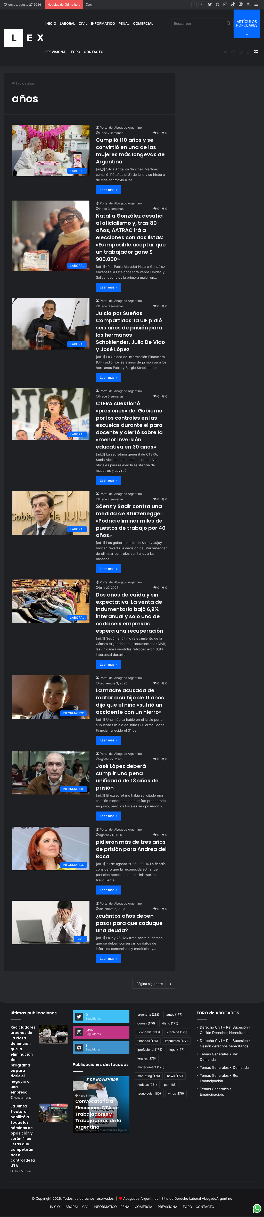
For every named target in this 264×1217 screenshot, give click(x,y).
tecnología (149, 1093)
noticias (147, 1085)
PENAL (124, 23)
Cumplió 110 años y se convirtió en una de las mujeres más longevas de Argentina (130, 150)
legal (176, 1050)
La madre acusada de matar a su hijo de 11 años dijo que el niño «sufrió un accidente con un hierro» (130, 701)
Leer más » (108, 190)
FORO (75, 52)
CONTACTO (93, 52)
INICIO (50, 23)
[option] (103, 1104)
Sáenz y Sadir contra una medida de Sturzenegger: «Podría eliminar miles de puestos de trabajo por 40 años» (131, 521)
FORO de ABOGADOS (218, 1013)
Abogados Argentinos (140, 1198)
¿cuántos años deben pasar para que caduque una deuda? (129, 923)
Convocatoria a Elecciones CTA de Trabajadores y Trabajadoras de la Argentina (149, 4)
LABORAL (67, 23)
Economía (148, 1032)
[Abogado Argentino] (24, 38)
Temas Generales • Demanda (224, 1067)
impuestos (176, 1041)
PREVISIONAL (56, 52)
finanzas (147, 1041)
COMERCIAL (143, 23)
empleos (177, 1032)
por (170, 1085)
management (150, 1067)
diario (170, 1023)
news (175, 1076)
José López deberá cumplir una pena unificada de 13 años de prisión (127, 777)
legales (146, 1058)
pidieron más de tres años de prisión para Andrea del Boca (131, 849)
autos (174, 1014)
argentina (148, 1014)
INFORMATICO (103, 23)
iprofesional (149, 1050)
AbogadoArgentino (217, 1198)
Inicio (19, 83)
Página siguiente (149, 984)
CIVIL (83, 23)
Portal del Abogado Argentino (121, 127)
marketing (148, 1076)
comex (146, 1023)
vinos (176, 1093)
